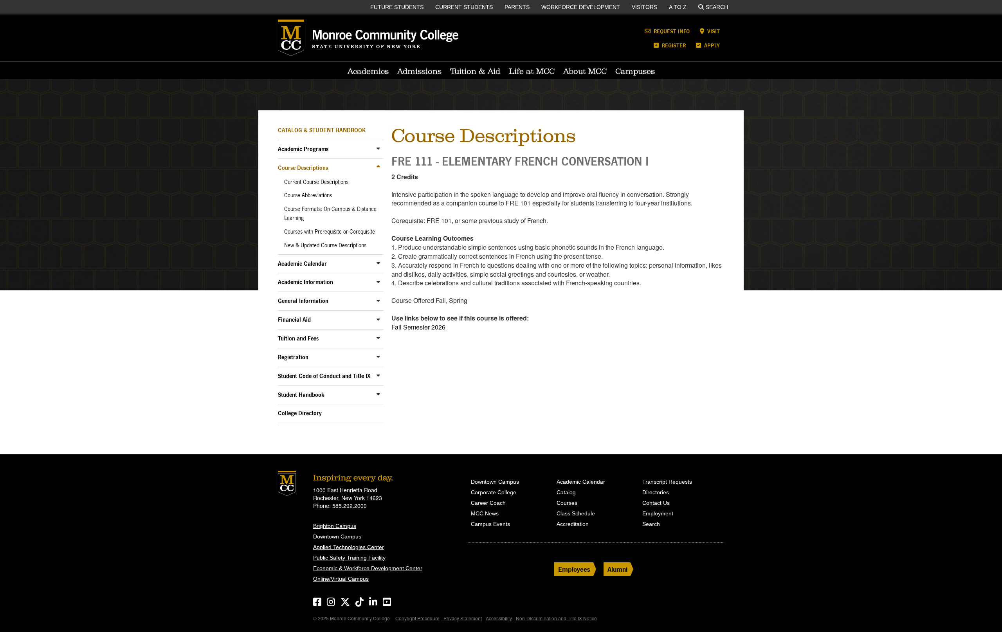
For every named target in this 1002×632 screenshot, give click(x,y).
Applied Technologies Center (348, 547)
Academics (368, 71)
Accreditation (573, 524)
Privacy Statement (462, 618)
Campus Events (490, 524)
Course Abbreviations (308, 195)
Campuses (635, 71)
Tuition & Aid (475, 71)
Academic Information (305, 282)
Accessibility (499, 618)
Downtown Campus (337, 536)
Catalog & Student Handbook (322, 130)
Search (717, 7)
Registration (293, 357)
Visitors (644, 7)
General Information (303, 300)
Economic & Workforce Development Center (367, 568)
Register (673, 45)
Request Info (671, 31)
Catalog (566, 492)
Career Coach (488, 503)
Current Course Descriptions (316, 181)
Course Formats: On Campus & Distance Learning (330, 213)
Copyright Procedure (417, 618)
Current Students (464, 7)
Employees (574, 569)
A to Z (678, 7)
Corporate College (493, 492)
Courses (567, 503)
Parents (517, 7)
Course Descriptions (303, 167)
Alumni (617, 569)
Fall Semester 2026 (418, 326)
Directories (655, 492)
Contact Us (656, 503)
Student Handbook (301, 394)
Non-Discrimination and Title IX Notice (556, 618)
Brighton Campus (334, 526)
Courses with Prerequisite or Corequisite (329, 231)
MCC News (485, 513)
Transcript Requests (667, 482)
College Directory (300, 413)
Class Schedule (576, 513)
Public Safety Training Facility (349, 558)
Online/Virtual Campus (341, 579)
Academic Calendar (302, 263)
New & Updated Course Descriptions (325, 245)
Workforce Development (580, 7)
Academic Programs (303, 149)
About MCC (585, 71)
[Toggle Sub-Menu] (378, 148)
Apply (711, 45)
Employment (657, 513)
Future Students (397, 7)
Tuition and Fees (298, 338)
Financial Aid (294, 319)
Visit (713, 31)
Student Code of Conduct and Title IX (324, 376)
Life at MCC (532, 71)
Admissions (419, 71)
